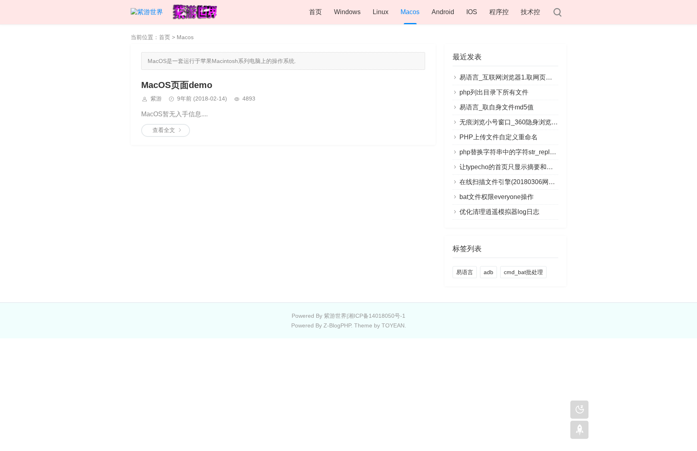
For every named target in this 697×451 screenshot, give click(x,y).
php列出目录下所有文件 (493, 92)
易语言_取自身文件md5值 (496, 107)
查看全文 (163, 130)
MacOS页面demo (176, 85)
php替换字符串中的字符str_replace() (511, 152)
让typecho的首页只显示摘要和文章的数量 (519, 167)
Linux (380, 11)
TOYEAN (393, 325)
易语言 (464, 272)
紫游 (156, 98)
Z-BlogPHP (337, 325)
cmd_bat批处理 (523, 272)
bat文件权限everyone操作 (496, 196)
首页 (315, 11)
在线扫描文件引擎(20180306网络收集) (514, 181)
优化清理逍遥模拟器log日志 (499, 211)
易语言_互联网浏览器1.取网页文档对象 (515, 77)
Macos (410, 11)
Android (443, 11)
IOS (471, 11)
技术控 (530, 11)
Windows (347, 11)
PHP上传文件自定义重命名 (498, 137)
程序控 (499, 11)
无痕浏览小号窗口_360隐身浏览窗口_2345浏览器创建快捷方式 (550, 122)
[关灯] (579, 410)
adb (488, 272)
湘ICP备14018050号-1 (376, 316)
